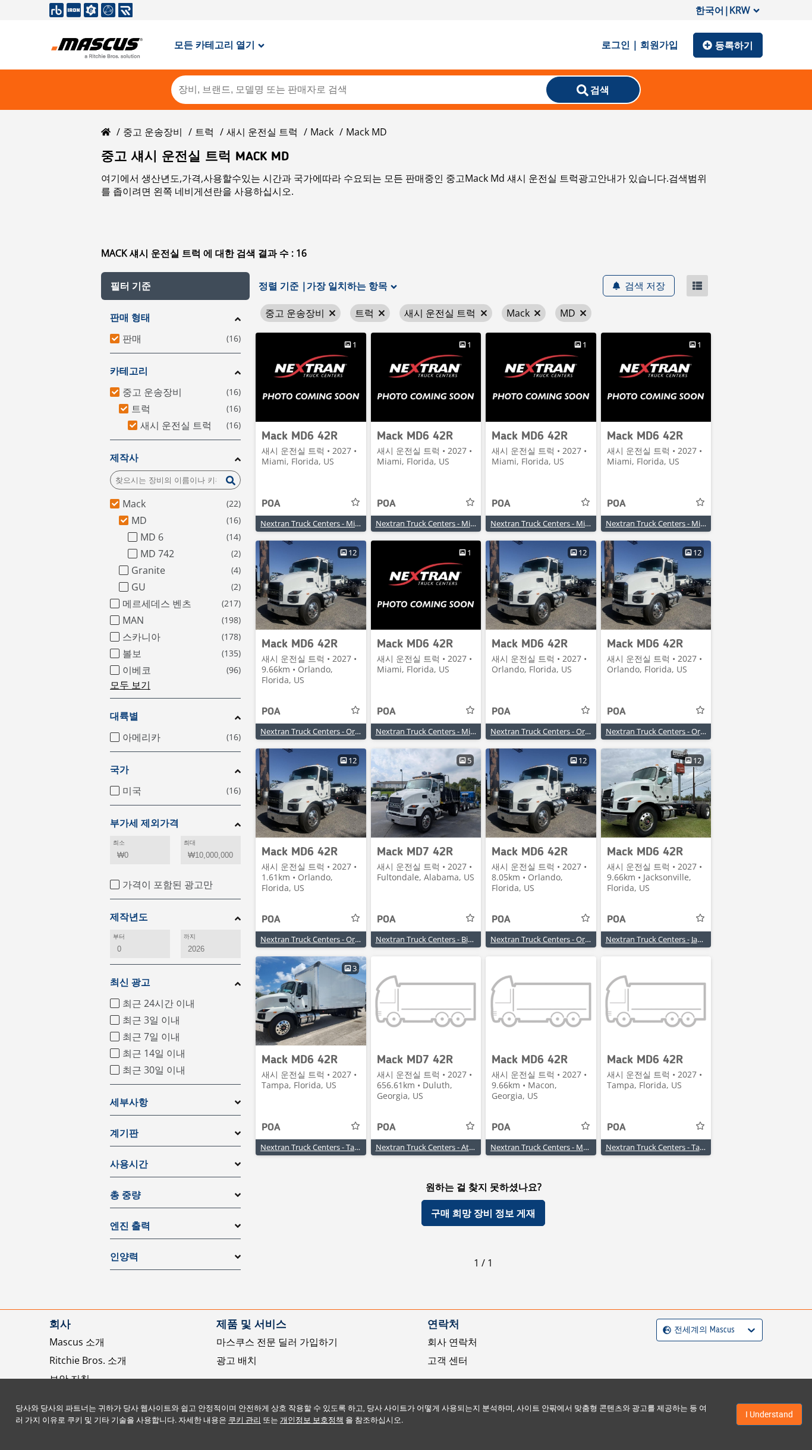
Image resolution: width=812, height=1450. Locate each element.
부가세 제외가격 (144, 823)
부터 (119, 936)
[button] (175, 286)
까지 (190, 936)
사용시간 (129, 1164)
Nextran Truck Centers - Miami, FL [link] (320, 523)
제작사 (124, 458)
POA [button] (271, 503)
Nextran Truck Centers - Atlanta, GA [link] (438, 1147)
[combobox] (664, 1330)
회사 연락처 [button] (452, 1341)
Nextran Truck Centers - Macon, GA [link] (552, 1147)
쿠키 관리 (244, 1420)
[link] (311, 377)
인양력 (124, 1257)
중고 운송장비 (152, 131)
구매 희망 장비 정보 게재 (483, 1213)
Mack (321, 131)
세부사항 (129, 1102)
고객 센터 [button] (447, 1360)
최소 (119, 842)
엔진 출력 (130, 1226)
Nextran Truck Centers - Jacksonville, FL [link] (675, 939)
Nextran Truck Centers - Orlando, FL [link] (323, 731)
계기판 (124, 1133)
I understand (769, 1414)
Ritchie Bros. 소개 (88, 1360)
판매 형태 (130, 317)
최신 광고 (130, 982)
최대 (190, 842)
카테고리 (129, 371)
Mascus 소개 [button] (77, 1341)
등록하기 (734, 45)
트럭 (204, 131)
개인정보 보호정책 (312, 1420)
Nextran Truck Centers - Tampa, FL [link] (321, 1147)
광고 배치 (236, 1360)
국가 (119, 770)
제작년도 (129, 917)
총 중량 (125, 1195)
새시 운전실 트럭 (262, 131)
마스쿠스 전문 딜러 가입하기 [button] (277, 1341)
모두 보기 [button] (130, 684)
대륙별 (124, 716)
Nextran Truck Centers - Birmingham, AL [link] (446, 939)
